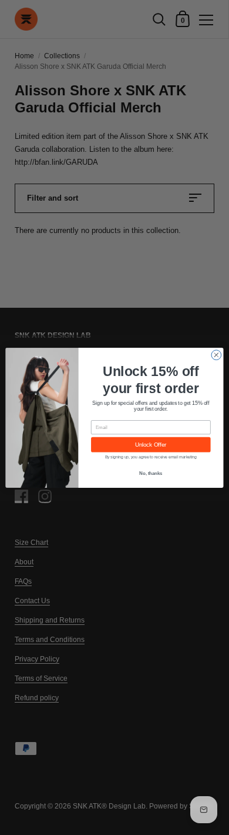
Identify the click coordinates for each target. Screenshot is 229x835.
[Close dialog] (216, 355)
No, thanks (150, 473)
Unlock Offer (150, 444)
